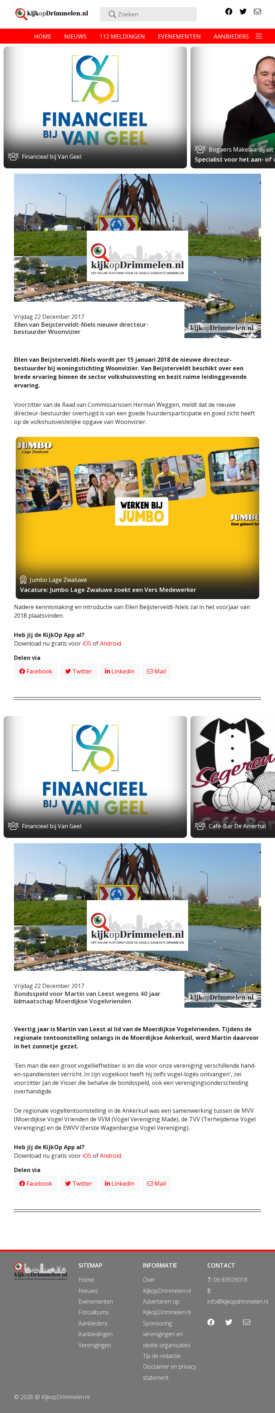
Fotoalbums (93, 1312)
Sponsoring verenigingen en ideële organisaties (166, 1334)
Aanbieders (92, 1323)
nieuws (75, 36)
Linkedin (122, 671)
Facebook (38, 671)
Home (86, 1280)
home (42, 36)
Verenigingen (94, 1345)
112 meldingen (122, 36)
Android (110, 643)
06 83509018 (230, 1280)
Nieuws (88, 1291)
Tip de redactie (161, 1356)
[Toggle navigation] (259, 36)
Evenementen (95, 1301)
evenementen (179, 36)
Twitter (81, 671)
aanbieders (231, 36)
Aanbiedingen (95, 1334)
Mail (159, 671)
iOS (86, 643)
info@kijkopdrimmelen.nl (237, 1301)
